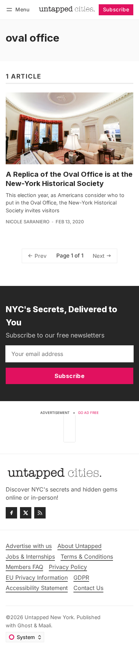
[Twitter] (25, 512)
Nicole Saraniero (28, 221)
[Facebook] (11, 512)
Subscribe (116, 9)
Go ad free (88, 413)
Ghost (24, 625)
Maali (44, 625)
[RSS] (40, 512)
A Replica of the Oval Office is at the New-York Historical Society (69, 179)
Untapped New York (49, 617)
